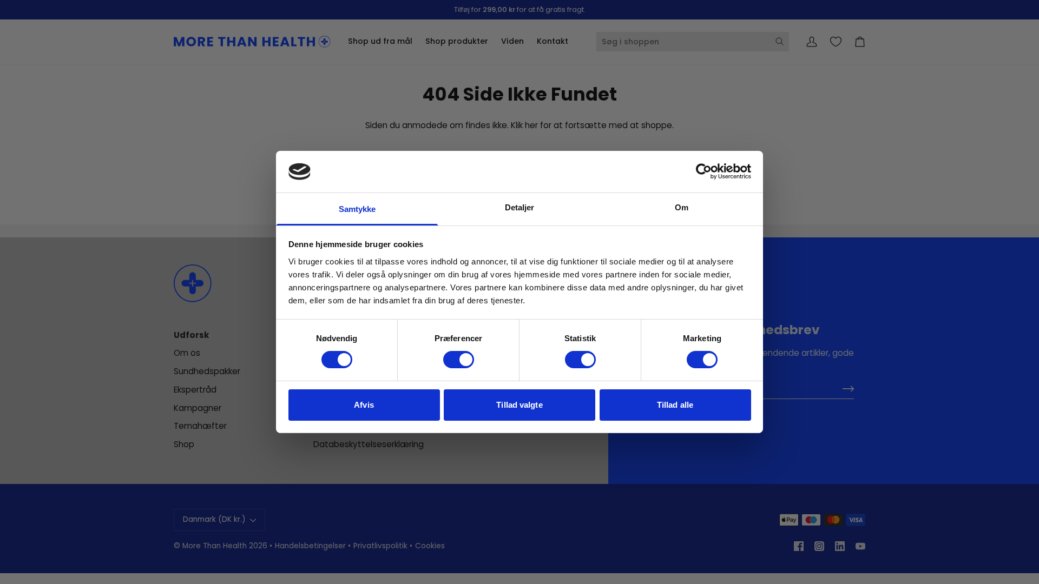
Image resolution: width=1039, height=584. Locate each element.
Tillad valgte (519, 404)
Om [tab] (681, 207)
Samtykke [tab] (357, 209)
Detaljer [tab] (520, 207)
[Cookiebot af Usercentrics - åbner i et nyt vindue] (703, 171)
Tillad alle (675, 404)
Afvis (364, 404)
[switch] (458, 359)
